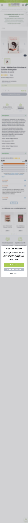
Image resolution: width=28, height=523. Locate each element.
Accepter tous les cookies (14, 265)
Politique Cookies (14, 259)
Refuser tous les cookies (14, 269)
